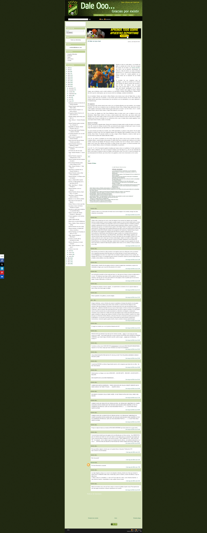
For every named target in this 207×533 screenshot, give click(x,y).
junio (70, 99)
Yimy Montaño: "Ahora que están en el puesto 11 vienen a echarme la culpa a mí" (107, 192)
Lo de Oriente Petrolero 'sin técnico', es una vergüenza (124, 170)
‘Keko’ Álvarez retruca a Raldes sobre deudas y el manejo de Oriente (105, 188)
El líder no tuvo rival (94, 41)
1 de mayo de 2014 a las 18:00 (132, 409)
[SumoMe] (2, 277)
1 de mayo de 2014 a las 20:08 (132, 443)
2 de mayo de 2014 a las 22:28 (132, 490)
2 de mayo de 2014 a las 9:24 (133, 480)
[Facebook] (2, 260)
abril (70, 250)
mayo (70, 101)
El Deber (94, 163)
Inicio (115, 518)
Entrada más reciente (93, 518)
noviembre (71, 90)
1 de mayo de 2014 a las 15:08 (132, 367)
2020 (69, 75)
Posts (102, 19)
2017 (69, 80)
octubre (71, 91)
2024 (69, 67)
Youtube (69, 60)
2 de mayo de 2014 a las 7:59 (133, 467)
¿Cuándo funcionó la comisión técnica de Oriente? (101, 201)
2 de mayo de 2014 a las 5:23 (133, 452)
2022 (69, 71)
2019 (69, 77)
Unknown (93, 462)
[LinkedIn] (2, 268)
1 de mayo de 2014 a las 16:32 (132, 379)
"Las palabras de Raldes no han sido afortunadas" (123, 181)
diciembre (71, 88)
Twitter (69, 57)
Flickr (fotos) (70, 59)
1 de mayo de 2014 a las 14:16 (132, 328)
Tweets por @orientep (76, 40)
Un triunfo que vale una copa (75, 150)
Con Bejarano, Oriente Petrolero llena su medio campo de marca (104, 199)
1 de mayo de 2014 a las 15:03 (132, 349)
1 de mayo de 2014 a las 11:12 (132, 245)
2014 (69, 86)
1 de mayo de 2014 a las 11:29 (132, 268)
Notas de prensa (123, 167)
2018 (69, 79)
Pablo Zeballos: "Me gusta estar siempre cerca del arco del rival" (104, 197)
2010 (69, 263)
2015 (69, 84)
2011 (69, 261)
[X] (2, 264)
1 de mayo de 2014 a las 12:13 (132, 290)
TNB (141, 531)
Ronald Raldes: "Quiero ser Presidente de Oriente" (101, 193)
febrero (71, 254)
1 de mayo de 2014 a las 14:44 (132, 340)
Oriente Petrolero (135, 67)
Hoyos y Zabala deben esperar (76, 179)
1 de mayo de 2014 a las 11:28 (132, 259)
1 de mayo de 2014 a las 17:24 (132, 397)
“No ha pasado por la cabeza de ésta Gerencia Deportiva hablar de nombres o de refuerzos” (110, 191)
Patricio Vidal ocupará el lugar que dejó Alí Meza (100, 200)
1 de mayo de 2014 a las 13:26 (132, 320)
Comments (108, 19)
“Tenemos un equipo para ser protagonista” (99, 198)
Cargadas (118, 15)
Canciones (109, 15)
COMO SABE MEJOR (74, 219)
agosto (70, 95)
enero (70, 256)
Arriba (68, 529)
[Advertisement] (103, 16)
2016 (69, 82)
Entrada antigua (137, 518)
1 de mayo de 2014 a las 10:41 (132, 214)
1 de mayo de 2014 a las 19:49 (132, 429)
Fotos (124, 15)
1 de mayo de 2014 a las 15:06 (132, 358)
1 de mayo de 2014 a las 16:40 (132, 388)
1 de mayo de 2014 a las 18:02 (132, 422)
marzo (70, 252)
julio (70, 97)
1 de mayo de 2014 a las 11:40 (132, 280)
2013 (69, 258)
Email (67, 31)
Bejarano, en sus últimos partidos (76, 198)
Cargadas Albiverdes (72, 54)
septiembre (71, 93)
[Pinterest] (2, 273)
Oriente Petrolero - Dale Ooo (132, 531)
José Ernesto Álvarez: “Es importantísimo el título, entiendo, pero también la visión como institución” (111, 196)
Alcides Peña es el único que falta (77, 204)
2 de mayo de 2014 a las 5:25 (133, 459)
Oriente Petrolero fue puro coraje (76, 226)
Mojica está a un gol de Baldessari (77, 221)
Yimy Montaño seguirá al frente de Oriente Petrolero (101, 195)
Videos (131, 15)
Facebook (69, 55)
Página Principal (99, 15)
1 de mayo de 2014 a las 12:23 (132, 297)
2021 (69, 73)
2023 (69, 69)
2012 (69, 260)
